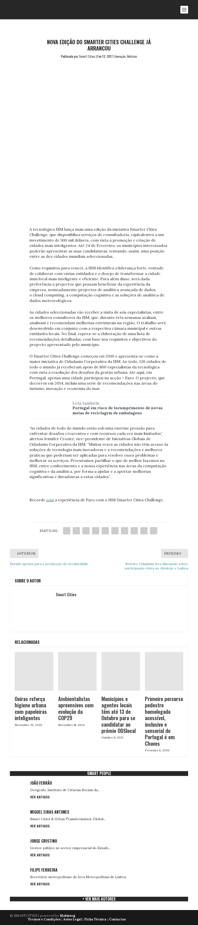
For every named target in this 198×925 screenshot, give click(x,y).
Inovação (120, 56)
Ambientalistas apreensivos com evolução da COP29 (76, 708)
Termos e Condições (44, 919)
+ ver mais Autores (99, 899)
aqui (50, 499)
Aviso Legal (72, 919)
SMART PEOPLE (99, 773)
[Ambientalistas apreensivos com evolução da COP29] (77, 671)
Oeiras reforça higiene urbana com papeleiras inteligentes (31, 708)
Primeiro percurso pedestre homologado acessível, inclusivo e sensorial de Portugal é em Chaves (164, 721)
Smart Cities (87, 56)
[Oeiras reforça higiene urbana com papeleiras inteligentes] (34, 671)
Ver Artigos (40, 796)
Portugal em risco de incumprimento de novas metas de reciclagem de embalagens (117, 410)
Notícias (132, 56)
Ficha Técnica (95, 919)
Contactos (117, 919)
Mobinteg (67, 916)
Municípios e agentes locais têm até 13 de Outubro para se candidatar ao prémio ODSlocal (118, 714)
